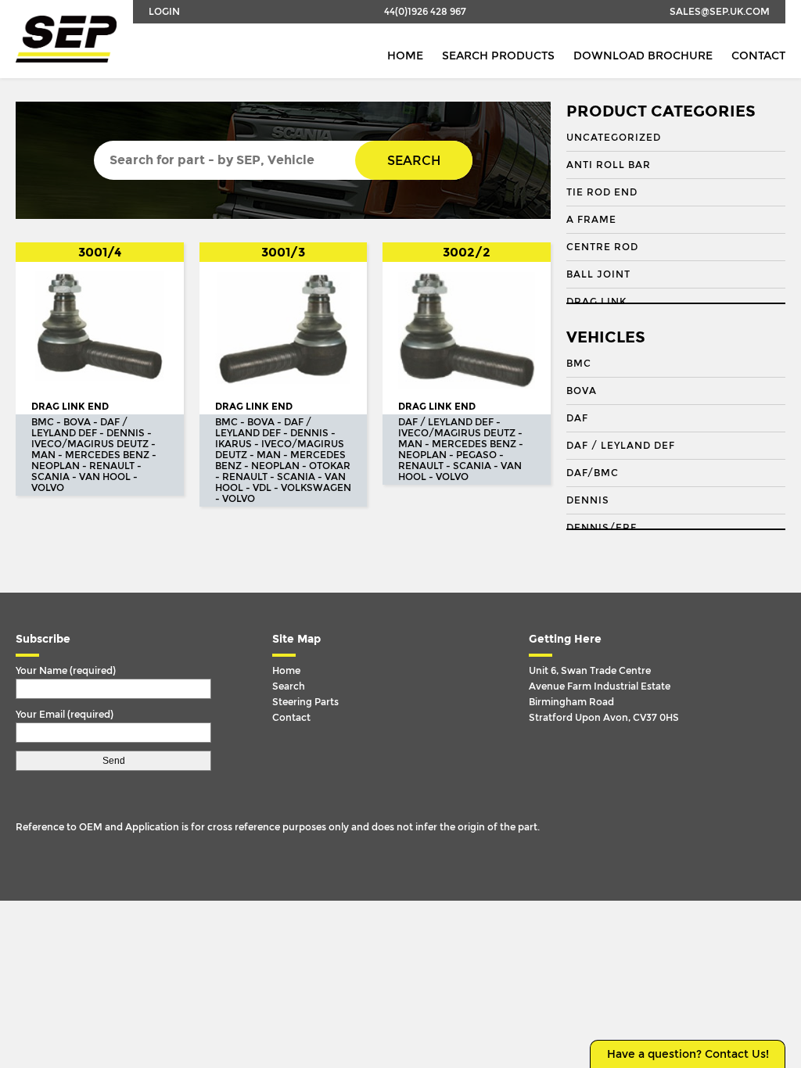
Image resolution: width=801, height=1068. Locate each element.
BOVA (581, 390)
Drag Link (596, 301)
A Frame (591, 219)
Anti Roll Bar (608, 164)
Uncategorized (613, 137)
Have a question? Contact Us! (688, 1054)
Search (413, 160)
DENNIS (587, 500)
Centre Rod (602, 247)
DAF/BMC (592, 473)
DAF (577, 418)
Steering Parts (305, 702)
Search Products (498, 56)
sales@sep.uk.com (720, 11)
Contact (758, 56)
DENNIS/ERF (601, 527)
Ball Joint (598, 274)
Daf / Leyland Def (620, 445)
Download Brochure (643, 56)
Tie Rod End (602, 192)
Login (164, 11)
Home (405, 56)
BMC (578, 363)
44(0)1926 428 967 (425, 11)
